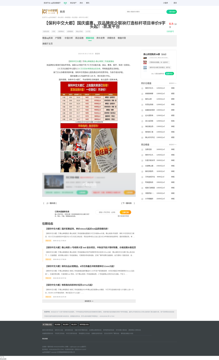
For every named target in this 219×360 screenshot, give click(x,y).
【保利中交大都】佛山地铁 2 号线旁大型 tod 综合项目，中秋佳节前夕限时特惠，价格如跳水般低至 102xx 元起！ (97, 247)
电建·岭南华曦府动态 (81, 330)
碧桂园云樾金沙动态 (127, 333)
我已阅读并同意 (122, 216)
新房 (65, 3)
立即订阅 (125, 212)
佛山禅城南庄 (89, 61)
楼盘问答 (122, 38)
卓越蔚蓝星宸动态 (47, 333)
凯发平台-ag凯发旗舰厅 (52, 3)
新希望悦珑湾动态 (108, 330)
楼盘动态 (90, 38)
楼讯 (87, 3)
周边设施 (79, 38)
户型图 (58, 38)
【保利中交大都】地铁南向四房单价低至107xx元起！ (69, 285)
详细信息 (111, 38)
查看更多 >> (89, 301)
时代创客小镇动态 (121, 330)
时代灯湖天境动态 (71, 333)
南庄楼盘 (74, 17)
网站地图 (45, 339)
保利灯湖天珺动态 (47, 330)
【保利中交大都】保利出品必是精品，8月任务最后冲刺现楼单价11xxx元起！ (80, 266)
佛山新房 (61, 17)
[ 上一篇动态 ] (49, 203)
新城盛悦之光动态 (84, 333)
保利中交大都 (75, 61)
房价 (81, 3)
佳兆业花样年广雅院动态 (111, 333)
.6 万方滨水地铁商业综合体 (89, 69)
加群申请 (169, 74)
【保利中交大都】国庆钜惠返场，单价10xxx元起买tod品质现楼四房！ (77, 229)
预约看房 (172, 12)
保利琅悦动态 (69, 330)
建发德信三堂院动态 (135, 330)
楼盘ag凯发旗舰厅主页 (47, 41)
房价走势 (100, 38)
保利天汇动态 (59, 330)
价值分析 (69, 38)
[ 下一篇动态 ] (127, 203)
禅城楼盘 (67, 17)
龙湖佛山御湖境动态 (95, 330)
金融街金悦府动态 (96, 333)
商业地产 (73, 3)
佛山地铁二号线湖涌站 (105, 61)
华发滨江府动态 (59, 333)
